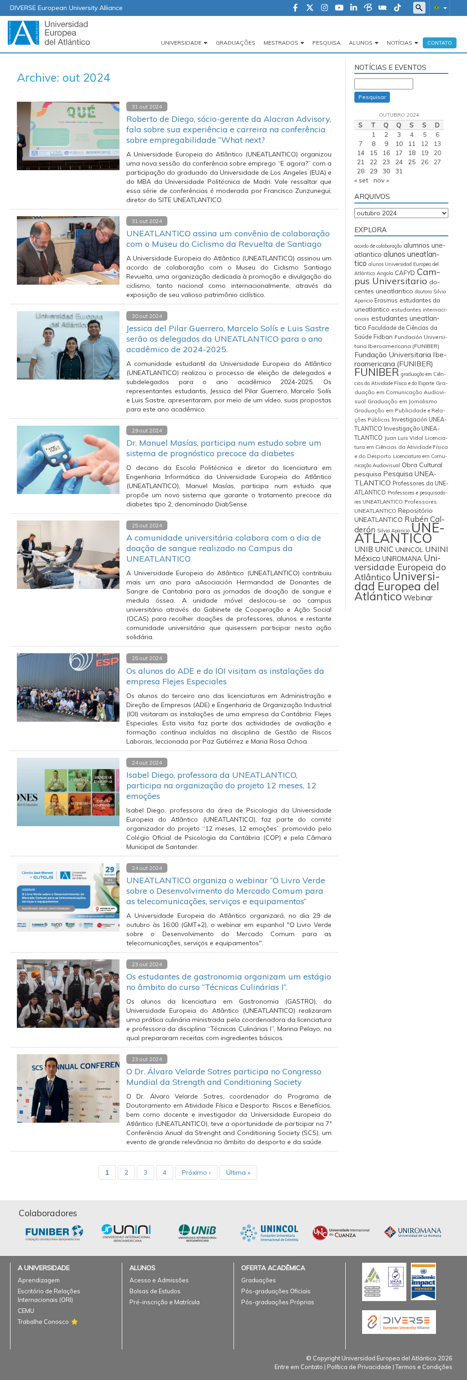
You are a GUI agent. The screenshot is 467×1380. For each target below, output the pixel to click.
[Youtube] (339, 8)
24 (399, 162)
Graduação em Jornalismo (402, 401)
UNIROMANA (402, 558)
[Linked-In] (353, 8)
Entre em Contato (299, 1366)
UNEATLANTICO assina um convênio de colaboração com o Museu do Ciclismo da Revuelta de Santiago (228, 238)
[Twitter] (310, 8)
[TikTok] (397, 8)
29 (373, 171)
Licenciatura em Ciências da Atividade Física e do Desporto (401, 446)
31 (399, 171)
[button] (438, 7)
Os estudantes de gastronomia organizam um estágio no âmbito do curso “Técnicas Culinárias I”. (228, 981)
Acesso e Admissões (159, 1280)
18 (411, 153)
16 (386, 153)
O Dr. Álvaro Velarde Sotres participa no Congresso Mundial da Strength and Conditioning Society (224, 1076)
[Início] (49, 32)
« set (361, 180)
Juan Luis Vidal (403, 437)
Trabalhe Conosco (43, 1321)
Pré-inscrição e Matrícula (165, 1302)
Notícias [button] (399, 42)
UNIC (384, 549)
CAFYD (405, 272)
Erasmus (386, 300)
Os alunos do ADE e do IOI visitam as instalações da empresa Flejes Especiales (225, 676)
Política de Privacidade (359, 1366)
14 (360, 153)
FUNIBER (376, 372)
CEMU (26, 1310)
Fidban (383, 336)
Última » (238, 1172)
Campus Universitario (397, 276)
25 (411, 162)
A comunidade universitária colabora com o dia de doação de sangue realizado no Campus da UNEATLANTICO (223, 548)
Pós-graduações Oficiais (276, 1291)
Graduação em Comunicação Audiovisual (401, 392)
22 (373, 162)
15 (373, 153)
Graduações (235, 42)
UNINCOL (409, 550)
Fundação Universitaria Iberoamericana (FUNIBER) (400, 359)
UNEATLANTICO (399, 532)
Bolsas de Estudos (155, 1291)
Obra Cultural (422, 465)
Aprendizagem (39, 1280)
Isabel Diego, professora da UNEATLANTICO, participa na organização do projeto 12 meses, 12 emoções (221, 785)
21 (360, 162)
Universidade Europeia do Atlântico (400, 567)
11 (411, 144)
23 (386, 162)
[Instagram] (324, 8)
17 (399, 153)
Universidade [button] (181, 42)
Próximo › (196, 1172)
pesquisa (367, 474)
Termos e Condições (423, 1366)
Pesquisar (372, 97)
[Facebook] (295, 8)
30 (386, 171)
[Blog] (368, 8)
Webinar (418, 597)
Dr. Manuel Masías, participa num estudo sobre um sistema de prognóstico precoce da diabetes (224, 447)
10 (399, 144)
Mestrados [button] (281, 42)
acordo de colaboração (378, 246)
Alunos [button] (361, 42)
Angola (385, 273)
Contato (439, 43)
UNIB (363, 549)
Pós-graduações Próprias (277, 1302)
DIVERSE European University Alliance (66, 8)
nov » (381, 180)
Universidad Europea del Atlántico (397, 586)
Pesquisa (326, 42)
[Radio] (383, 8)
